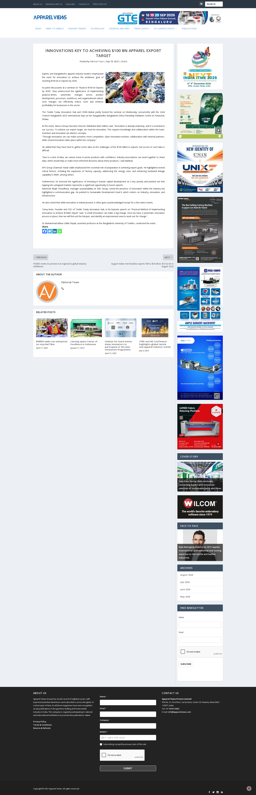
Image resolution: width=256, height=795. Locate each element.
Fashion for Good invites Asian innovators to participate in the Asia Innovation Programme (118, 345)
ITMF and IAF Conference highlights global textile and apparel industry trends (155, 344)
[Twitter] (49, 231)
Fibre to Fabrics (55, 28)
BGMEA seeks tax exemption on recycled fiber (52, 343)
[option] (200, 476)
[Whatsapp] (59, 231)
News (38, 28)
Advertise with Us (54, 4)
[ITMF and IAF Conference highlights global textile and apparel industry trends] (155, 327)
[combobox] (103, 737)
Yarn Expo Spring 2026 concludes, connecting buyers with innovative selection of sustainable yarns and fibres (200, 485)
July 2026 (184, 582)
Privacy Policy (39, 721)
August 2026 (186, 574)
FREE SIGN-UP (100, 4)
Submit (128, 768)
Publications (189, 28)
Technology (97, 28)
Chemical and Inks (119, 28)
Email (181, 632)
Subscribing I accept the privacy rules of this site (124, 744)
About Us (37, 4)
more (87, 715)
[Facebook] (44, 231)
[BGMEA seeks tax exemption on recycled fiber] (52, 327)
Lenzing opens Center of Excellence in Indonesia (84, 343)
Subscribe (70, 4)
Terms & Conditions (42, 724)
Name (181, 617)
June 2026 (185, 589)
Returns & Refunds (42, 728)
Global (124, 61)
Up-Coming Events (164, 28)
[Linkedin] (54, 231)
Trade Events (141, 28)
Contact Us (84, 4)
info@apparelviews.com (179, 712)
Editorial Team (97, 61)
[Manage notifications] (249, 788)
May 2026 (185, 596)
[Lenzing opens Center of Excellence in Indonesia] (86, 327)
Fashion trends (77, 28)
